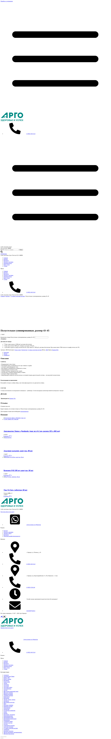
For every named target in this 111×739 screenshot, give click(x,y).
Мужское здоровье (8, 705)
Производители (8, 263)
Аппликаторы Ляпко (9, 676)
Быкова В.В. (55, 350)
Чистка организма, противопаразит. (13, 732)
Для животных (7, 688)
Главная (6, 258)
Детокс (5, 683)
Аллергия (6, 675)
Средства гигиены (8, 727)
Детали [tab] (5, 353)
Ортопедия (24, 350)
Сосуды (6, 724)
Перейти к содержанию (7, 1)
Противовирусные (8, 717)
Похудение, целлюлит (9, 714)
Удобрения (6, 729)
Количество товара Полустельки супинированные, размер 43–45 (17, 337)
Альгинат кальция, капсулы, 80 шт (18, 451)
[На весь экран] (2, 736)
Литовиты (6, 701)
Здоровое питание (8, 695)
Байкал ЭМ (6, 677)
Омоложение (7, 707)
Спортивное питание (9, 725)
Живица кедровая (8, 694)
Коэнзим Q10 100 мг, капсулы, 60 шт (18, 470)
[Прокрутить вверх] (2, 617)
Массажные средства (9, 702)
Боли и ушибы (7, 679)
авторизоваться (24, 411)
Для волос (6, 684)
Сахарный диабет (8, 721)
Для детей (6, 686)
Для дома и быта (8, 687)
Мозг (5, 703)
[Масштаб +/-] (1, 736)
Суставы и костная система (35, 350)
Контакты (6, 260)
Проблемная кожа (8, 716)
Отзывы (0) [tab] (6, 355)
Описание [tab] (6, 352)
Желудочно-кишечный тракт (11, 691)
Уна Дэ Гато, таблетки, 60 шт (15, 490)
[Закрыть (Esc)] (5, 736)
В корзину (3, 338)
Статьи (5, 266)
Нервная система (8, 706)
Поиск (21, 249)
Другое (5, 690)
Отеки (5, 712)
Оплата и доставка (8, 262)
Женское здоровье (8, 692)
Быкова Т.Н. (12, 398)
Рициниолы (7, 720)
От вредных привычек (9, 710)
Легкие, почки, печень (9, 699)
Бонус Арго (7, 264)
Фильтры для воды (8, 731)
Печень (5, 713)
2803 (47, 350)
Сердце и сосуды (8, 722)
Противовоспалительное (10, 718)
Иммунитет (7, 697)
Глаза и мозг (17, 350)
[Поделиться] (4, 736)
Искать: (3, 249)
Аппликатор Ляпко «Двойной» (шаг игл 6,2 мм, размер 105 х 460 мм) (32, 431)
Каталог (6, 259)
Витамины (6, 680)
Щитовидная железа (9, 733)
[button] (55, 268)
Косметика (6, 698)
